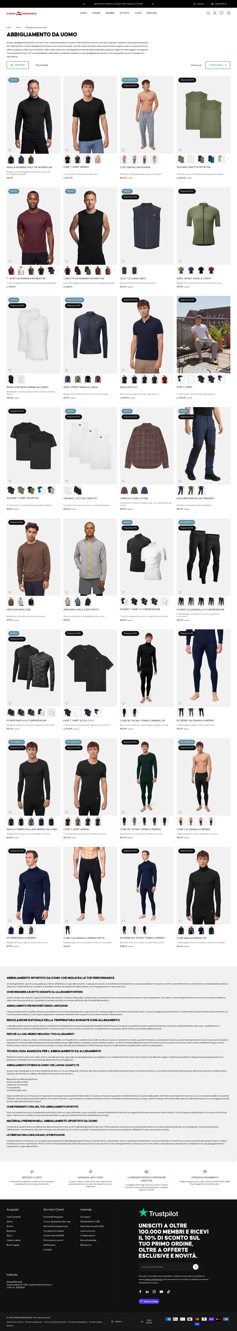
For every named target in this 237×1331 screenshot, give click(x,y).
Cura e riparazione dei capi (57, 1221)
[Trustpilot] (174, 1212)
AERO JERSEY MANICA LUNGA (80, 387)
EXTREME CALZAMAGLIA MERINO (195, 720)
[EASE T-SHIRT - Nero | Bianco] (181, 379)
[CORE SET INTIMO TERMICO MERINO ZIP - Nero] (124, 712)
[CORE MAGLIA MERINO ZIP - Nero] (181, 930)
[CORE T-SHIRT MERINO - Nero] (67, 821)
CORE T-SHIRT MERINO (76, 829)
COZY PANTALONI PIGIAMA (135, 167)
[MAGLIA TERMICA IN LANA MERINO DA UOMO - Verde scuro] (51, 821)
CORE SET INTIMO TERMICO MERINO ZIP (142, 721)
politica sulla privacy (154, 1279)
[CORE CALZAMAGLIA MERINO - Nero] (181, 821)
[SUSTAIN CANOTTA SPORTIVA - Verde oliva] (181, 159)
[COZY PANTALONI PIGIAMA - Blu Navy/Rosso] (144, 159)
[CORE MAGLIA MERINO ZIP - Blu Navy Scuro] (201, 930)
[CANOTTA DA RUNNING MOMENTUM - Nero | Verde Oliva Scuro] (87, 270)
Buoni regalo (13, 1245)
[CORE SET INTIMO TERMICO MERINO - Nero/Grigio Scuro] (144, 821)
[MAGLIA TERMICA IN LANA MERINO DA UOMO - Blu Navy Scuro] (41, 821)
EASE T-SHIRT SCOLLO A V (78, 720)
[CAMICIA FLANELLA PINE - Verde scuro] (134, 490)
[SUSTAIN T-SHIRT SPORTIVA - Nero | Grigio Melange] (51, 490)
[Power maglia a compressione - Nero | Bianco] (41, 712)
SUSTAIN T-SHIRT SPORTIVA (23, 498)
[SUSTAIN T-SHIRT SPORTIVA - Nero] (11, 490)
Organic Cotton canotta (80, 498)
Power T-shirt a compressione (140, 609)
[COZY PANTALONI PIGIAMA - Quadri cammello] (134, 159)
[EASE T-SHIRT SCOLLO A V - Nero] (67, 712)
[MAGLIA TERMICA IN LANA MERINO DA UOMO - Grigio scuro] (31, 821)
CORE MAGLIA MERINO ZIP (191, 938)
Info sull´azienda (88, 1240)
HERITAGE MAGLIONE (19, 609)
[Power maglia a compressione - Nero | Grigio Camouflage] (31, 712)
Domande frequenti (53, 1217)
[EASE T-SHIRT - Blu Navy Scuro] (211, 379)
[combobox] (200, 4)
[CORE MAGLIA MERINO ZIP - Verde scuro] (211, 930)
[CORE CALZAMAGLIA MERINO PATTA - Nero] (67, 930)
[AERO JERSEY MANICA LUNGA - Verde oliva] (77, 379)
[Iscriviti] (195, 1267)
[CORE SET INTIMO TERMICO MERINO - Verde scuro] (164, 821)
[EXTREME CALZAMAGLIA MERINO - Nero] (201, 712)
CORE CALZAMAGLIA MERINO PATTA (84, 938)
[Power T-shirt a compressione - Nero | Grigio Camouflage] (144, 601)
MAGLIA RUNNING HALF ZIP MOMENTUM (29, 167)
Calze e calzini (14, 1240)
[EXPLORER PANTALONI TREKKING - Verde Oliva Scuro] (191, 490)
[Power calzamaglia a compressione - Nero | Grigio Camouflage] (211, 601)
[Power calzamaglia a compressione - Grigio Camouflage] (221, 601)
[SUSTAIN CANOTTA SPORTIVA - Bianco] (191, 159)
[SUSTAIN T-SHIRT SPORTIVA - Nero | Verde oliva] (31, 490)
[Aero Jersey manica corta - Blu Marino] (191, 270)
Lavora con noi (87, 1231)
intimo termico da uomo (23, 1057)
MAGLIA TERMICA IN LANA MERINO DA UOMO (32, 829)
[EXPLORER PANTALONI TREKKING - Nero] (201, 490)
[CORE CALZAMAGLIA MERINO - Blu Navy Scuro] (201, 821)
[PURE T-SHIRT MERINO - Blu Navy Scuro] (87, 159)
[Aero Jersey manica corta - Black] (201, 270)
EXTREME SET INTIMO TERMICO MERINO (142, 938)
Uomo (18, 28)
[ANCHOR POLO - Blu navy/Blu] (134, 379)
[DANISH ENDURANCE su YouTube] (161, 1291)
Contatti (47, 1250)
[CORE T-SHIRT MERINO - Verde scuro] (87, 821)
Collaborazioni (87, 1235)
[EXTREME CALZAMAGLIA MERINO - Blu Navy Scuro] (181, 712)
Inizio (9, 28)
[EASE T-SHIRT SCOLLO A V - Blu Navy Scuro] (87, 712)
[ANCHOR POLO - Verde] (154, 379)
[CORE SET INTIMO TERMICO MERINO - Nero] (124, 821)
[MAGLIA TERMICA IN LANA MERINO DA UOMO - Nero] (11, 821)
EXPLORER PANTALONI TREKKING (195, 498)
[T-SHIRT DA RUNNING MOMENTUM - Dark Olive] (31, 270)
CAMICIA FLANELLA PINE (134, 498)
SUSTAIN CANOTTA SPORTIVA (194, 167)
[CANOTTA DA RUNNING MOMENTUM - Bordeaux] (98, 270)
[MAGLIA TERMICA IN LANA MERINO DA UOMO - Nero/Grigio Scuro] (21, 821)
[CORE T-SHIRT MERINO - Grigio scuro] (77, 821)
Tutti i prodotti (14, 1217)
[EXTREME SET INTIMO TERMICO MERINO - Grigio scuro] (134, 930)
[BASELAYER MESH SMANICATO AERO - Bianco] (21, 379)
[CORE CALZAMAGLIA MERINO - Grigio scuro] (191, 821)
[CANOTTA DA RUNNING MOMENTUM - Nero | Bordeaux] (77, 270)
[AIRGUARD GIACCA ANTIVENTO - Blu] (77, 601)
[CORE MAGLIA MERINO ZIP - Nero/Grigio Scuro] (191, 930)
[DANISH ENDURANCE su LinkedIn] (147, 1291)
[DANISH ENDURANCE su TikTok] (168, 1291)
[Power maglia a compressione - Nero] (11, 712)
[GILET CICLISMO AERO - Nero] (134, 270)
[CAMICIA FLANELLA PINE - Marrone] (124, 490)
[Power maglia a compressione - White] (51, 712)
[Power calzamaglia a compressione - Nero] (181, 601)
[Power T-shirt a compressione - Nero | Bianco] (124, 601)
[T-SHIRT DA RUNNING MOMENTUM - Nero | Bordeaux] (51, 270)
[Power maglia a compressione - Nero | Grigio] (21, 712)
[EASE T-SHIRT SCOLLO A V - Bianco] (77, 712)
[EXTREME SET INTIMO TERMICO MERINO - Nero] (144, 930)
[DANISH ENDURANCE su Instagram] (154, 1291)
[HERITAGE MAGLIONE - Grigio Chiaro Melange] (21, 601)
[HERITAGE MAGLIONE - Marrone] (11, 601)
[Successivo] (152, 4)
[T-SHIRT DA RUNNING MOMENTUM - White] (21, 270)
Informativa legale (95, 1322)
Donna (10, 1226)
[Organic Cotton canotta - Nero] (77, 490)
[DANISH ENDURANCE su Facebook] (140, 1291)
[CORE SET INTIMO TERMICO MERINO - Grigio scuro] (134, 821)
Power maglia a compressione (26, 720)
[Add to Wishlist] (10, 150)
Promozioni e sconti (53, 1240)
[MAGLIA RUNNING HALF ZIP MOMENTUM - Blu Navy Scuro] (21, 159)
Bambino (11, 1231)
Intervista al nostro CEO (92, 1226)
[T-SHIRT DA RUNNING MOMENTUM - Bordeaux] (11, 270)
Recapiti (10, 1325)
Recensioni (85, 1245)
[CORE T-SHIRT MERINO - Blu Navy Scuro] (98, 821)
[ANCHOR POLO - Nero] (144, 379)
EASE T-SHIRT (185, 387)
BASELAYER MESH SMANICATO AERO (27, 387)
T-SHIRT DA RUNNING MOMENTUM (26, 278)
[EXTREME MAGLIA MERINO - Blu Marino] (11, 930)
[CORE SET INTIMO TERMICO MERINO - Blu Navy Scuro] (154, 821)
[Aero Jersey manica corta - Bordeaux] (211, 270)
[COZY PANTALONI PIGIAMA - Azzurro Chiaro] (154, 159)
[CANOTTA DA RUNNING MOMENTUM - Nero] (67, 270)
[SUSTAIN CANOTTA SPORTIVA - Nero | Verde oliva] (201, 159)
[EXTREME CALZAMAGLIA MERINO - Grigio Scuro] (191, 712)
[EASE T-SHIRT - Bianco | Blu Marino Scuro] (221, 379)
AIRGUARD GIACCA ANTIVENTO (81, 609)
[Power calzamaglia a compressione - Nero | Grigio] (191, 601)
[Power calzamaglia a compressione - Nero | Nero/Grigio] (201, 601)
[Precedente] (84, 4)
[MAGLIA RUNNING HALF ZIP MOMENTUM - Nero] (11, 159)
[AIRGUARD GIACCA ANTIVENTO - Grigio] (67, 601)
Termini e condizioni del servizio (55, 1322)
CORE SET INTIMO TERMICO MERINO (140, 829)
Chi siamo (85, 1217)
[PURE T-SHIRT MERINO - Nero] (67, 159)
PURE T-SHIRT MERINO (76, 167)
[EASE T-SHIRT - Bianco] (191, 379)
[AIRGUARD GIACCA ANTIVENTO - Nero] (87, 601)
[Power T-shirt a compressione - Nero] (134, 601)
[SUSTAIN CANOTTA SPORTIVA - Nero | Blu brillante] (211, 159)
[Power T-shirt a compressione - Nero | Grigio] (154, 601)
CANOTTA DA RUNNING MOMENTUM (83, 278)
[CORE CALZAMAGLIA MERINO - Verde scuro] (211, 821)
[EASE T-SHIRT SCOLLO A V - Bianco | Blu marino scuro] (98, 712)
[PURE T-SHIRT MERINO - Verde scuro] (77, 159)
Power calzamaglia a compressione (200, 609)
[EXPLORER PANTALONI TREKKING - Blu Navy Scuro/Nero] (181, 490)
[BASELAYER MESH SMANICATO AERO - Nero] (11, 379)
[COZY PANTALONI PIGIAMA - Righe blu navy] (124, 159)
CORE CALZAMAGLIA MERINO (193, 829)
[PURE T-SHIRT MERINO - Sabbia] (98, 159)
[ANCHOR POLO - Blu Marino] (124, 379)
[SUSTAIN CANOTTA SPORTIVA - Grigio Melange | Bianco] (221, 159)
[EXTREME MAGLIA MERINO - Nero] (21, 930)
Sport (9, 1235)
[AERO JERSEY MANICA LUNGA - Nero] (87, 379)
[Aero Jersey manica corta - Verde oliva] (181, 270)
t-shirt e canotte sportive (51, 1057)
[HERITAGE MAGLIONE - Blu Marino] (31, 601)
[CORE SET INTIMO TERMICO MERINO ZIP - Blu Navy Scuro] (134, 712)
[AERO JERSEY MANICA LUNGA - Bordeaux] (98, 379)
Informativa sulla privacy (55, 1226)
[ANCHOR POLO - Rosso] (164, 379)
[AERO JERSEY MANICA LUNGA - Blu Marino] (67, 379)
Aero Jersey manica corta (194, 278)
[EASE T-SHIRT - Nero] (201, 379)
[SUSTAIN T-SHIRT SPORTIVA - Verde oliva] (21, 490)
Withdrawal (49, 1245)
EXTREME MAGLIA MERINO (21, 938)
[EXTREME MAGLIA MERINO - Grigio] (31, 930)
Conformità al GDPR (53, 1235)
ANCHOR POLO (128, 387)
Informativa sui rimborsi (15, 1322)
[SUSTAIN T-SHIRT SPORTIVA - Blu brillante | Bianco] (41, 490)
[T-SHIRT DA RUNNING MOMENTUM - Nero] (41, 270)
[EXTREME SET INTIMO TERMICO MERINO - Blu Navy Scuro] (124, 930)
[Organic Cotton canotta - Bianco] (67, 490)
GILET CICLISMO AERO (133, 278)
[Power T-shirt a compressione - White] (164, 601)
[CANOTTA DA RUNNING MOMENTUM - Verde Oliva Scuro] (107, 270)
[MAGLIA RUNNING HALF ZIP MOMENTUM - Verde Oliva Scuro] (31, 159)
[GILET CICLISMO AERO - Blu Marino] (124, 270)
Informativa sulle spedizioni (77, 1322)
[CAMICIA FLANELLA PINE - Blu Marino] (144, 490)
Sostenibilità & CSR (90, 1221)
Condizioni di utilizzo (53, 1231)
